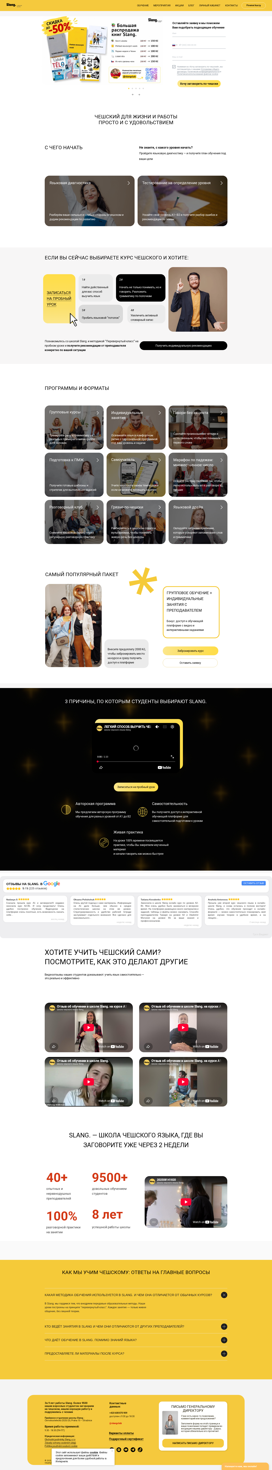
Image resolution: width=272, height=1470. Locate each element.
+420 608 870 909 (118, 1413)
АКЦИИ (179, 5)
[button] (183, 345)
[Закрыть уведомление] (112, 1451)
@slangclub (115, 1423)
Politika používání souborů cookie (61, 1446)
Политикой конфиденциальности (203, 71)
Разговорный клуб (65, 507)
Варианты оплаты (121, 1433)
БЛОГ (191, 5)
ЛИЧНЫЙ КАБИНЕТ (209, 5)
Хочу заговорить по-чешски (199, 83)
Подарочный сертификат (126, 1439)
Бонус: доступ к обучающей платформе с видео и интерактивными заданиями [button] (185, 625)
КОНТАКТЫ (231, 5)
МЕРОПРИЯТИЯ (161, 5)
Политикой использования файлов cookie (197, 74)
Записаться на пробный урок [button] (59, 299)
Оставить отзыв (254, 883)
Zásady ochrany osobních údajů (60, 1443)
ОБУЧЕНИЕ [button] (143, 5)
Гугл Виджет (260, 934)
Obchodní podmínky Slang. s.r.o (60, 1439)
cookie (94, 1452)
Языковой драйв (188, 507)
